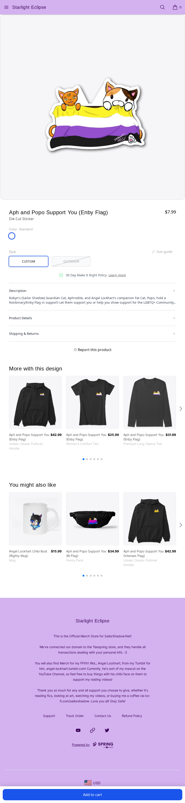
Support (49, 716)
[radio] (28, 261)
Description (17, 291)
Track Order (75, 716)
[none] (161, 251)
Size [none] (12, 251)
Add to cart (92, 794)
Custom (28, 261)
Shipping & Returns (24, 333)
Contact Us (103, 716)
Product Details (20, 318)
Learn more (117, 275)
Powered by (81, 745)
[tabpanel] (92, 107)
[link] (35, 402)
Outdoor (71, 261)
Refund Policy (132, 716)
